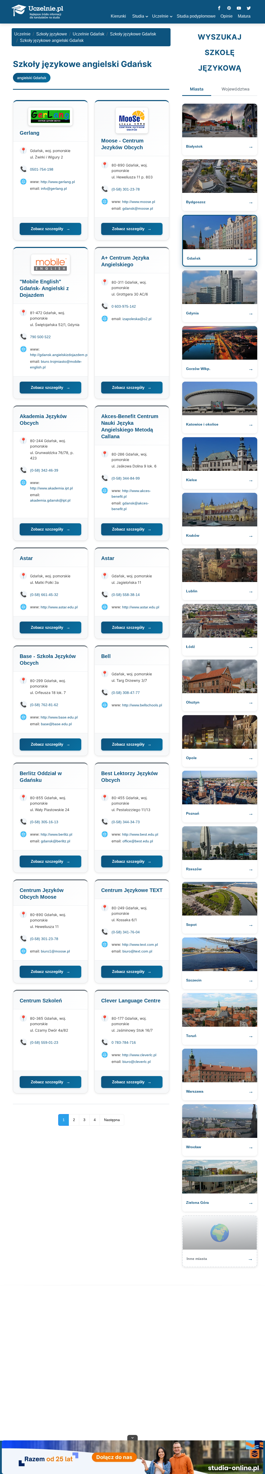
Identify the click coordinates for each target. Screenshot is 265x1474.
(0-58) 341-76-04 (126, 932)
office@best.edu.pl (137, 841)
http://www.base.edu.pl (59, 717)
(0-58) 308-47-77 (126, 693)
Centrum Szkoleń (41, 1000)
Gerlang (29, 133)
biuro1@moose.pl (55, 951)
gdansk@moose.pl (137, 208)
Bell (106, 656)
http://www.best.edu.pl (140, 834)
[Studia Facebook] (219, 8)
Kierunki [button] (118, 16)
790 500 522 (40, 337)
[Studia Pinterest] (229, 8)
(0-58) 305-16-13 (44, 822)
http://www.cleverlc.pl (139, 1055)
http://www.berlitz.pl (56, 834)
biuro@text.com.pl (137, 951)
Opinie (226, 16)
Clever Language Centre (130, 1000)
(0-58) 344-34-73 (126, 822)
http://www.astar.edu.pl (59, 607)
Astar (26, 558)
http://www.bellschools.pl (142, 705)
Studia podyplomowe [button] (196, 16)
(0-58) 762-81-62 (44, 705)
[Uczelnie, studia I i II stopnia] (37, 12)
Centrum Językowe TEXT (132, 890)
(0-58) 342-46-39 (44, 470)
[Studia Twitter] (249, 8)
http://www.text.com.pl (140, 944)
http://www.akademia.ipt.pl (51, 488)
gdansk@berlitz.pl (55, 841)
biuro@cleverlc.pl (136, 1062)
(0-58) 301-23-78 (126, 189)
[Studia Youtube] (239, 8)
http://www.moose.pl (138, 202)
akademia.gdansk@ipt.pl (50, 500)
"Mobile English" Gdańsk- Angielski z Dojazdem (44, 288)
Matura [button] (244, 16)
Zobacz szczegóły (50, 228)
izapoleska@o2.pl (136, 319)
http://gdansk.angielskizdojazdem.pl (59, 355)
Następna (112, 1120)
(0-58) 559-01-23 (44, 1042)
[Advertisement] (132, 1364)
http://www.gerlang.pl (58, 182)
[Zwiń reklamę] (132, 1437)
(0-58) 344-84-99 (126, 478)
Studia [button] (138, 16)
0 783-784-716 (124, 1042)
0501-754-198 (41, 169)
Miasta (196, 89)
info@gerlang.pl (54, 188)
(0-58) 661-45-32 (44, 595)
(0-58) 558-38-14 (126, 595)
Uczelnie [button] (160, 16)
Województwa (235, 89)
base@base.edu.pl (56, 724)
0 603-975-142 (124, 306)
